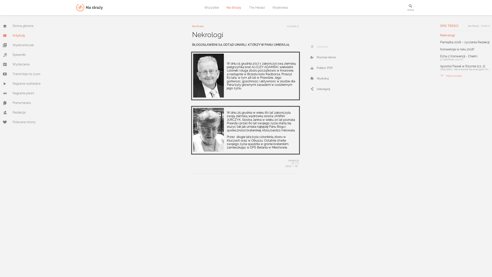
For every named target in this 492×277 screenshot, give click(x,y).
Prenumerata (21, 103)
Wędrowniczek (23, 45)
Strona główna (22, 26)
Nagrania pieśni (23, 93)
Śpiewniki (19, 55)
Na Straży (234, 7)
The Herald (257, 7)
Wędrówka (280, 7)
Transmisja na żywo (26, 74)
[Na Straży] (89, 7)
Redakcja (19, 112)
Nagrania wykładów (26, 83)
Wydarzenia (21, 64)
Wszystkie (211, 7)
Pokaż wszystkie (451, 75)
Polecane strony (24, 122)
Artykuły (18, 35)
